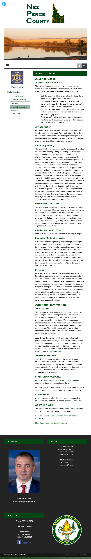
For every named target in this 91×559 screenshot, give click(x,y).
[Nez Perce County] (45, 13)
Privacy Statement (71, 555)
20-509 (58, 351)
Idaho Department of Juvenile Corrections (51, 423)
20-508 (49, 351)
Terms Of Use (83, 555)
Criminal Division (13, 92)
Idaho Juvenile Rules (74, 401)
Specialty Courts (16, 96)
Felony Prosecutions (18, 100)
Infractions (14, 103)
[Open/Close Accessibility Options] (4, 4)
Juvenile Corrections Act (67, 380)
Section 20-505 (50, 333)
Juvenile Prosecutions (18, 107)
